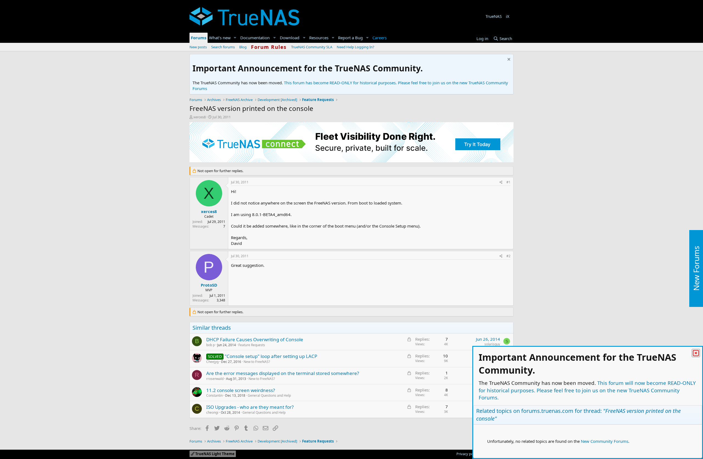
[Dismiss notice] (508, 60)
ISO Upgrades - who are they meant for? (250, 407)
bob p (210, 345)
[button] (235, 38)
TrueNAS (494, 16)
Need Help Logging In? (355, 46)
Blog (243, 46)
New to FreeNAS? (257, 361)
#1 (508, 182)
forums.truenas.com (547, 411)
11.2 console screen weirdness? (240, 390)
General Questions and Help (269, 395)
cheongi (212, 412)
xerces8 (199, 116)
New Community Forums (604, 441)
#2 (508, 256)
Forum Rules (269, 47)
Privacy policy (467, 453)
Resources (318, 37)
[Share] (501, 182)
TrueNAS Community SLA (311, 46)
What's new (220, 37)
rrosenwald (215, 378)
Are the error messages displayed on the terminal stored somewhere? (282, 373)
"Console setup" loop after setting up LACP (271, 356)
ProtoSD (209, 285)
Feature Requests (251, 345)
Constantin (214, 395)
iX (507, 16)
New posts (198, 46)
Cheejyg (212, 361)
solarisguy (492, 344)
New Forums (696, 268)
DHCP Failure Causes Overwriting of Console (254, 339)
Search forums (223, 46)
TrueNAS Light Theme (214, 453)
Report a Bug (350, 37)
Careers (379, 37)
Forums (198, 37)
